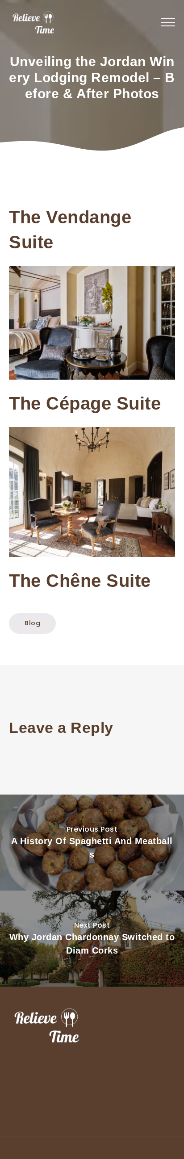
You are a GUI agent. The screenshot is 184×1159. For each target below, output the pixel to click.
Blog (32, 623)
